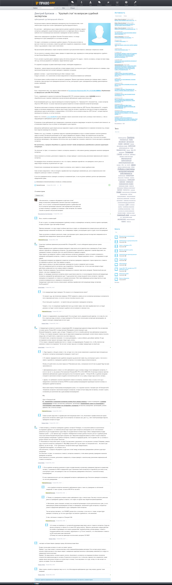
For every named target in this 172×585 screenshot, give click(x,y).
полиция (133, 190)
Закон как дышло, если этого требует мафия (126, 45)
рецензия (132, 198)
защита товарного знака (124, 167)
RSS (124, 123)
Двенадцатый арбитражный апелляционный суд (126, 161)
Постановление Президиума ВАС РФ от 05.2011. (84, 90)
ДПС (122, 165)
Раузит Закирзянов (119, 36)
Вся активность (118, 123)
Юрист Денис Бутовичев (120, 19)
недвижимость (122, 179)
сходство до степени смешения (126, 211)
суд (127, 204)
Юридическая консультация (126, 236)
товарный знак (123, 215)
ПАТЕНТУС (126, 190)
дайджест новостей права (126, 156)
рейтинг (130, 194)
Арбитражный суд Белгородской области (48, 19)
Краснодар (121, 177)
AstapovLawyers (122, 137)
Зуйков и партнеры (126, 169)
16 (120, 75)
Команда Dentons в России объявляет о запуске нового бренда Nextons (125, 25)
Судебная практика (128, 206)
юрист (123, 221)
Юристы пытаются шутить (126, 250)
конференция (121, 175)
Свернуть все (39, 195)
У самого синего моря (120, 41)
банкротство (121, 150)
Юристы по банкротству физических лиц (125, 29)
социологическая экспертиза (126, 202)
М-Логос (126, 177)
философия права (127, 217)
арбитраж (131, 146)
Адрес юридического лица (121, 49)
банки (131, 148)
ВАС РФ (133, 150)
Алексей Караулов (119, 64)
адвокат (127, 144)
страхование (121, 204)
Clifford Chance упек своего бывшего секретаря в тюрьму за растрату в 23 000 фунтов (125, 74)
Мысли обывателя (124, 278)
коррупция (130, 175)
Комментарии (118, 16)
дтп (125, 165)
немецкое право (123, 186)
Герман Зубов (45, 323)
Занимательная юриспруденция (128, 254)
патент (119, 190)
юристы (129, 221)
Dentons (130, 137)
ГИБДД (119, 154)
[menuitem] (63, 8)
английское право (122, 146)
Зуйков (132, 167)
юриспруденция (131, 219)
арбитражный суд (124, 148)
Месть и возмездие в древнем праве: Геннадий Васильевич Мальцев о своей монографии (125, 100)
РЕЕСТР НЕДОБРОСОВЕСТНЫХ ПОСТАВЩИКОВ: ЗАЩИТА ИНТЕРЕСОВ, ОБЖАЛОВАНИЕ (125, 107)
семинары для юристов (129, 200)
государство (126, 154)
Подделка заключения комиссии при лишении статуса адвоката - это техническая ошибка (126, 113)
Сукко (132, 208)
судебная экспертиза (67, 181)
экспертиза (122, 219)
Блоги (117, 229)
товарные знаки (130, 213)
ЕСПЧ (128, 165)
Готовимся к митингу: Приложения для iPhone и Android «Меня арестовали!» (124, 90)
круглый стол (58, 181)
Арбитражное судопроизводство (128, 240)
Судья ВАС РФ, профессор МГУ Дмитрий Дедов (128, 268)
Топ (116, 232)
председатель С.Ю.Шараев (129, 192)
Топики (125, 16)
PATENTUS (124, 140)
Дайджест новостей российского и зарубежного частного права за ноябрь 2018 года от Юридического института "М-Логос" (126, 119)
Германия (129, 152)
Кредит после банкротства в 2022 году (124, 20)
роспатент (120, 200)
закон (133, 165)
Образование (123, 263)
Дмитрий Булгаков (44, 13)
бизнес (128, 150)
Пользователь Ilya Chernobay (45, 213)
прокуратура (123, 194)
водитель (121, 152)
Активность (120, 12)
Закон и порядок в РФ (125, 245)
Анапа (132, 144)
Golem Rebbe (41, 287)
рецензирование (121, 196)
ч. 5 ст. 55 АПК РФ (51, 116)
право (118, 192)
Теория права (123, 259)
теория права (122, 213)
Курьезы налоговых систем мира (123, 37)
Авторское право (124, 273)
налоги (132, 177)
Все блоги (117, 282)
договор (119, 165)
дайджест (132, 154)
